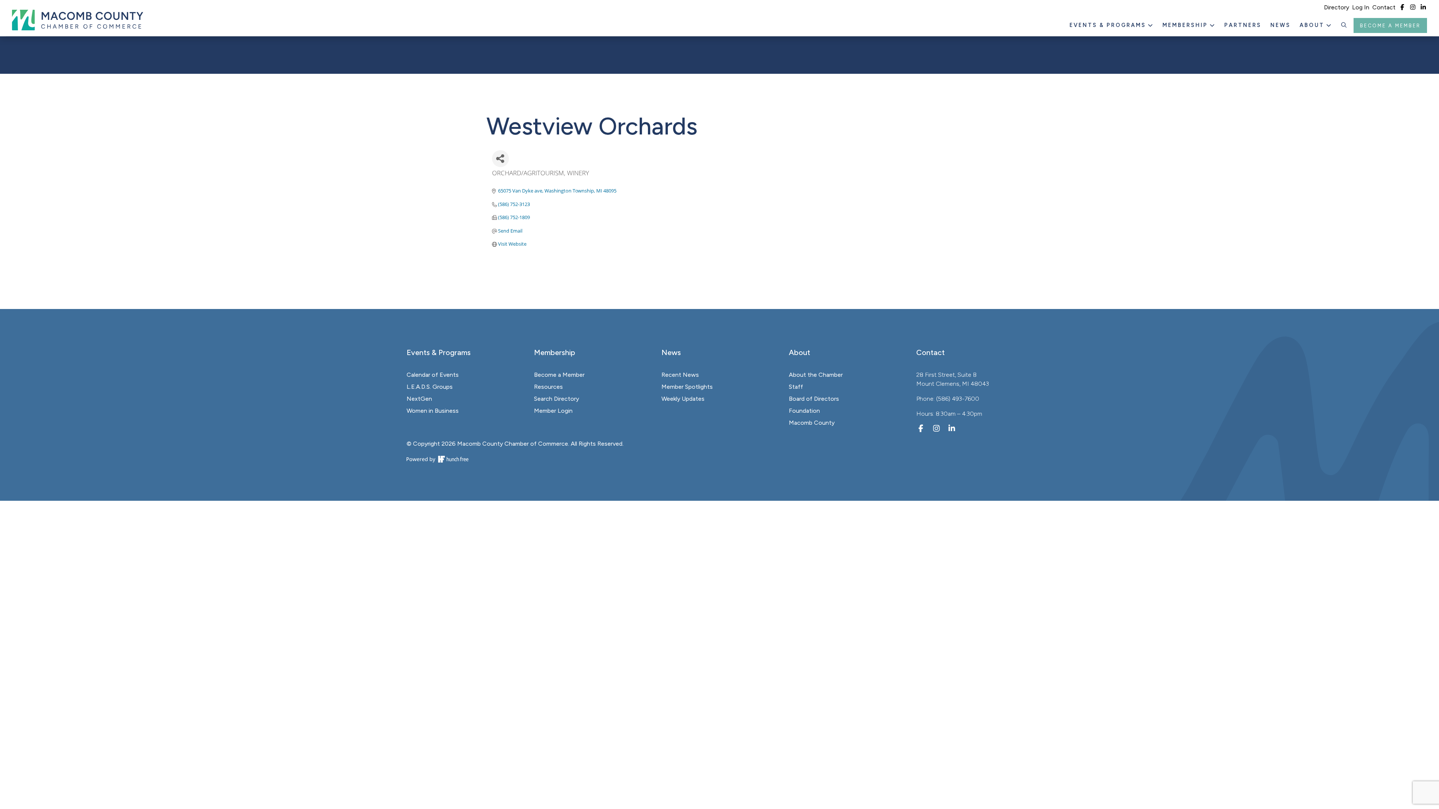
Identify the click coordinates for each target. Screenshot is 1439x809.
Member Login (553, 410)
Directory (1336, 7)
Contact (1384, 7)
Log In (1360, 7)
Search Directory (556, 398)
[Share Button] (500, 158)
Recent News (680, 374)
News (1280, 25)
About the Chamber (816, 374)
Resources (548, 386)
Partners (1242, 25)
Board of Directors (814, 398)
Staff (796, 386)
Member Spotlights (687, 386)
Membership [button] (1186, 25)
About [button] (1313, 25)
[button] (1344, 25)
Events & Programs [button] (1109, 25)
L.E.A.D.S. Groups (430, 386)
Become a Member (1390, 25)
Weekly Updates (683, 398)
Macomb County (812, 422)
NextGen (419, 398)
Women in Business (433, 410)
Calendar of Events (433, 374)
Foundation (804, 410)
